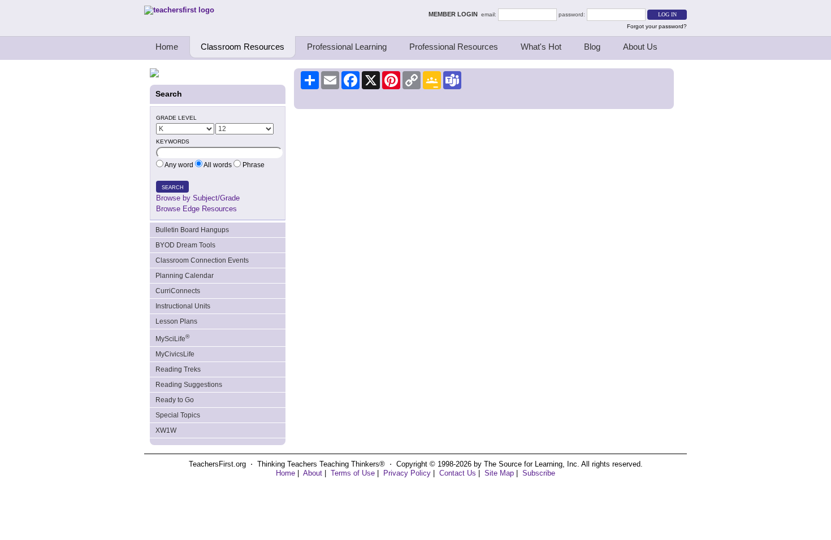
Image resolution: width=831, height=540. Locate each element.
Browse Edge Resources (196, 208)
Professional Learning (347, 46)
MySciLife (172, 338)
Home (166, 46)
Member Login (455, 14)
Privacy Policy (407, 473)
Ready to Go (174, 400)
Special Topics (177, 415)
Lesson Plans (176, 321)
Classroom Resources (242, 46)
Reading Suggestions (188, 385)
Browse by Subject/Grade (198, 198)
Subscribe (538, 473)
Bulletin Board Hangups (192, 230)
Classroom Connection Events (202, 260)
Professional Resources (453, 46)
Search (173, 187)
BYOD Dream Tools (185, 245)
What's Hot (541, 46)
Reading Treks (178, 369)
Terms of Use (353, 473)
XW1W (165, 430)
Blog (592, 46)
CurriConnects (177, 291)
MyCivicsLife (174, 354)
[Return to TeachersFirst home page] (179, 10)
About (312, 473)
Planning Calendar (184, 276)
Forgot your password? (657, 26)
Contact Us (457, 473)
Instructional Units (182, 306)
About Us (640, 46)
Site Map (499, 473)
